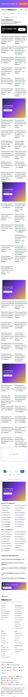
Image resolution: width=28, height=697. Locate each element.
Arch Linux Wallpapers (6, 534)
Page (10, 474)
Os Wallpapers (4, 510)
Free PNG (3, 640)
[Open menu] (25, 9)
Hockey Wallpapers (19, 607)
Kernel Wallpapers (5, 539)
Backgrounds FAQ (5, 649)
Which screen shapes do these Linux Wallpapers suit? (14, 568)
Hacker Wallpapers (5, 526)
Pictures (3, 637)
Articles (3, 619)
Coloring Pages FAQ (5, 657)
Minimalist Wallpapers (6, 522)
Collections (3, 609)
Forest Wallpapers (19, 619)
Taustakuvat (20, 684)
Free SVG (3, 638)
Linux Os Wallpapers (20, 550)
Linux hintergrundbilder (14, 664)
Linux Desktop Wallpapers (18, 546)
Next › (22, 471)
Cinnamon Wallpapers (6, 545)
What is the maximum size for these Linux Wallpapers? (12, 563)
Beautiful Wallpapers (6, 517)
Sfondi (4, 680)
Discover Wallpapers (5, 611)
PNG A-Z (17, 640)
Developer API (18, 651)
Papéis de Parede (17, 678)
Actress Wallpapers (19, 628)
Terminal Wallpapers (6, 543)
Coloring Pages (4, 642)
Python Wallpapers (5, 548)
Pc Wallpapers (18, 510)
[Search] (21, 9)
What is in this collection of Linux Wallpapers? (14, 578)
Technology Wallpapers (20, 541)
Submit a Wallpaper (19, 649)
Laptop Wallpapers (5, 524)
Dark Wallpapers (18, 609)
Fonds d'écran (15, 682)
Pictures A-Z (17, 637)
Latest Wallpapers (5, 613)
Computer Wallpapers (20, 534)
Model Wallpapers (19, 613)
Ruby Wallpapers (5, 550)
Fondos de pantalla (12, 680)
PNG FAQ (3, 655)
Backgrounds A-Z (19, 635)
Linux (4, 664)
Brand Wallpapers (19, 536)
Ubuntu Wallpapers (5, 532)
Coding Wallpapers (5, 512)
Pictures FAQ (4, 651)
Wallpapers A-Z (18, 633)
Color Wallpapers (5, 519)
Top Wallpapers (4, 615)
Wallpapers (6, 17)
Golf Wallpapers (18, 615)
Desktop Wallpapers (20, 508)
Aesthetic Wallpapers (20, 519)
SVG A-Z (17, 638)
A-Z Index (3, 607)
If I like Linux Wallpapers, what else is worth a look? (13, 574)
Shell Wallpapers (5, 541)
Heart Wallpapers (5, 505)
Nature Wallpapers (19, 517)
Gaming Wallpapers (6, 508)
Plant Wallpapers (18, 611)
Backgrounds (4, 635)
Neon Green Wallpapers (20, 505)
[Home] (1, 17)
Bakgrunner (12, 684)
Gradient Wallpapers (20, 515)
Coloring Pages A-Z (19, 642)
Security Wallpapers (6, 536)
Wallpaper (20, 676)
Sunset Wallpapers (19, 524)
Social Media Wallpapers (21, 532)
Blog (16, 647)
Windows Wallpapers (20, 512)
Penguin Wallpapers (20, 543)
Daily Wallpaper (4, 617)
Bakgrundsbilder (6, 678)
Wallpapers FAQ (4, 647)
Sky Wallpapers (18, 526)
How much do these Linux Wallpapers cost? (13, 559)
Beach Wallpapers (19, 522)
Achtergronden (6, 682)
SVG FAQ (3, 653)
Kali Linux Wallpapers (20, 539)
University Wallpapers (19, 617)
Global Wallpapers (5, 515)
